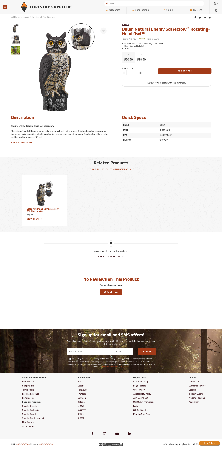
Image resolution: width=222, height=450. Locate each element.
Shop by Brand (29, 414)
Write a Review (111, 292)
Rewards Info (28, 398)
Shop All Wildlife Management (109, 169)
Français (82, 394)
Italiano (81, 402)
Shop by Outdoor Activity (34, 418)
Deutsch (82, 398)
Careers (192, 389)
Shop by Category (30, 406)
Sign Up (147, 351)
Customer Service (197, 385)
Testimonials (28, 389)
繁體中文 (82, 414)
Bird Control (37, 17)
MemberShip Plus (141, 414)
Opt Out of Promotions (143, 402)
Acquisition (194, 402)
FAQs (135, 406)
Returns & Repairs (30, 394)
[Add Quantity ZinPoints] (140, 72)
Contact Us (194, 381)
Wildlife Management (20, 17)
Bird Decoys (49, 17)
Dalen (125, 25)
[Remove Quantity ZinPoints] (124, 72)
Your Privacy (139, 389)
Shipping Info (28, 385)
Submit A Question (109, 257)
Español (81, 385)
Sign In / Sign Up (140, 381)
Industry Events (196, 394)
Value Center (28, 426)
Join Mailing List (140, 398)
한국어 (81, 418)
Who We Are (28, 381)
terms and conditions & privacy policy (115, 367)
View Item (33, 219)
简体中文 (82, 410)
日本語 (81, 406)
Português (82, 389)
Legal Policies (139, 385)
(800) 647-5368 (23, 444)
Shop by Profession (31, 410)
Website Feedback (197, 398)
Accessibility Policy (142, 394)
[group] (15, 28)
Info (79, 381)
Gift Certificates (140, 410)
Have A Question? (21, 143)
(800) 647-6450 (46, 444)
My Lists (197, 10)
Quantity (127, 69)
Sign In (170, 10)
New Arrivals (28, 422)
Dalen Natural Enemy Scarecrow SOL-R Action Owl (43, 210)
